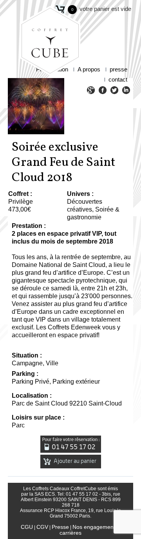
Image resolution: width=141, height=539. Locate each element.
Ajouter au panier (74, 461)
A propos (89, 69)
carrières (70, 533)
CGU (27, 527)
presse (118, 69)
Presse (60, 527)
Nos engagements (95, 527)
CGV (42, 527)
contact (117, 79)
